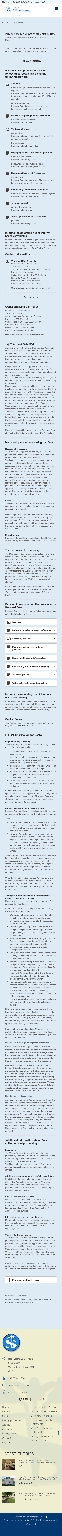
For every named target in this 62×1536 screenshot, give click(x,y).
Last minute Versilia (41, 1415)
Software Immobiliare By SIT (19, 1520)
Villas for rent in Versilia (43, 1406)
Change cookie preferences (28, 1516)
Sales (5, 1415)
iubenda (8, 1299)
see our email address (20, 1385)
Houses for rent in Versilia (44, 1411)
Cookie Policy (26, 725)
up (58, 1437)
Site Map (6, 1442)
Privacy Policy (9, 1433)
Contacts (7, 1429)
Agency (6, 1424)
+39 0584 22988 (16, 1378)
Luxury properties (11, 1420)
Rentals (6, 1411)
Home (5, 22)
